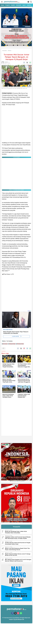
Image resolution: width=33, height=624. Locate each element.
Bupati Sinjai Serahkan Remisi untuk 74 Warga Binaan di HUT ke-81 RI (17, 554)
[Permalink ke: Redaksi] (2, 62)
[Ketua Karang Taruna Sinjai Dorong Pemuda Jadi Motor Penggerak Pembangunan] (24, 374)
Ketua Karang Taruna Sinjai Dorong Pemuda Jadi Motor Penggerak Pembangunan (24, 380)
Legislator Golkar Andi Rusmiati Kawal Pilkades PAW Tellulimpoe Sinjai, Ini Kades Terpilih (24, 396)
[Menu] (2, 1)
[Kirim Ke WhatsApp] (30, 62)
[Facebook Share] (24, 62)
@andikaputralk (19, 619)
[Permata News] (11, 2)
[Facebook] (12, 613)
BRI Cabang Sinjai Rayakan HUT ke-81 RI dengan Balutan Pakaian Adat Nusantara (18, 560)
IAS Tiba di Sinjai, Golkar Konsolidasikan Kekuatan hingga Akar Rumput (24, 365)
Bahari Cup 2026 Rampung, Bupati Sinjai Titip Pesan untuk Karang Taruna (9, 380)
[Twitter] (15, 613)
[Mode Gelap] (28, 2)
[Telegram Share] (27, 348)
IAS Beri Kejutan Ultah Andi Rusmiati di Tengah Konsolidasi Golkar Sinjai (8, 365)
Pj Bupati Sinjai (12, 343)
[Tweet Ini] (27, 62)
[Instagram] (18, 613)
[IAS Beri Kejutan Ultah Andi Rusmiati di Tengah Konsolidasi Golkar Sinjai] (9, 358)
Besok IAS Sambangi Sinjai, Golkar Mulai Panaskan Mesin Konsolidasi (8, 396)
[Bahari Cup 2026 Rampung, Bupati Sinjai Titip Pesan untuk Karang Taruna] (9, 374)
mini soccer (5, 343)
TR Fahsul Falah (20, 343)
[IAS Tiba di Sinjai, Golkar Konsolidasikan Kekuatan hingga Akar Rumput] (24, 358)
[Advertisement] (16, 123)
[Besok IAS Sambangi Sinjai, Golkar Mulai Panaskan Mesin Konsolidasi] (9, 389)
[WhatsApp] (21, 613)
